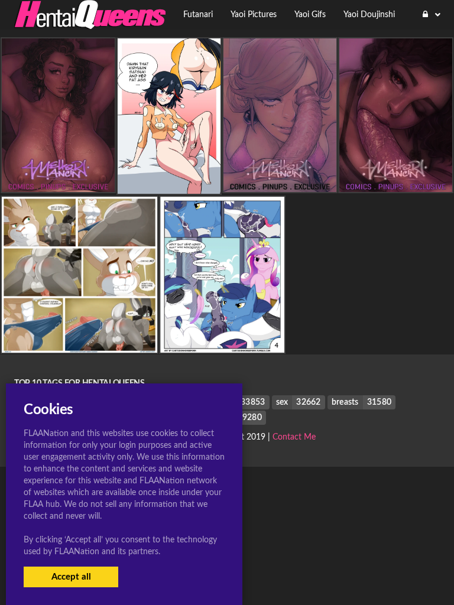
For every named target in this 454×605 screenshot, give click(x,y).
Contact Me (294, 437)
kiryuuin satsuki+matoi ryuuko (169, 184)
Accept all (71, 577)
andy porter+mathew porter (79, 343)
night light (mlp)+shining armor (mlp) (224, 343)
